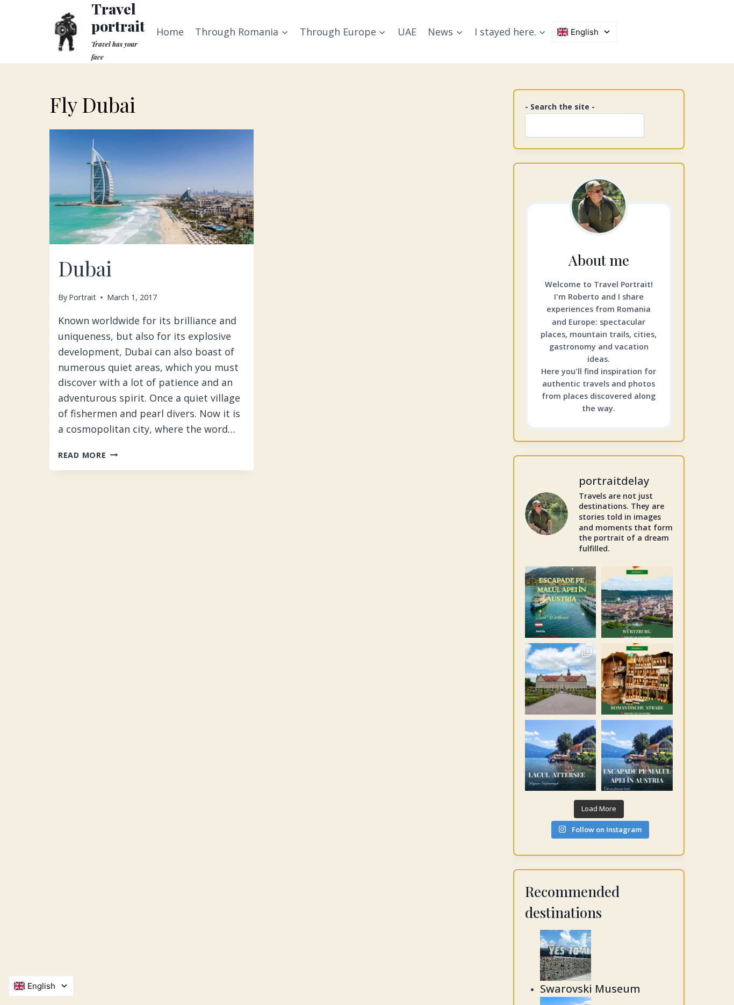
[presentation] (151, 186)
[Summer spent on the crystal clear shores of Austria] (560, 602)
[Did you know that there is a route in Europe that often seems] (560, 679)
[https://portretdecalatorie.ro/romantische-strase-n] (637, 679)
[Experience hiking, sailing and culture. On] (560, 755)
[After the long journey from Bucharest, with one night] (637, 602)
